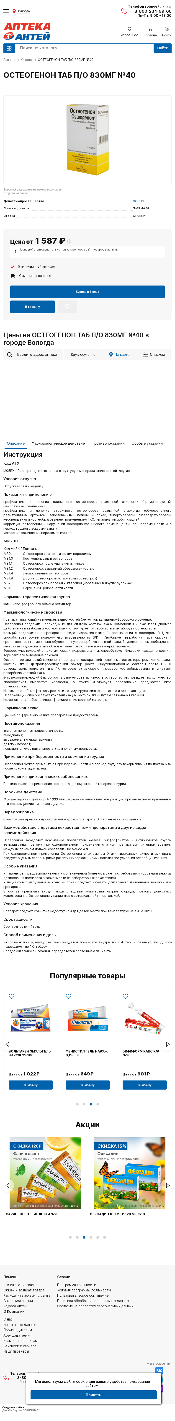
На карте (121, 354)
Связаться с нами (18, 1301)
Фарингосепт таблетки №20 (32, 1214)
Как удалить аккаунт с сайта (26, 1295)
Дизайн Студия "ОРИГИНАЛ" (21, 1410)
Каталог (27, 60)
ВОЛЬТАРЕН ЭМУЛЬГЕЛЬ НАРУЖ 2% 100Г (30, 1053)
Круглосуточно (83, 354)
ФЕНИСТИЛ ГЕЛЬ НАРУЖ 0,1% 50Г (87, 1053)
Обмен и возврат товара (23, 1290)
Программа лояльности (76, 1285)
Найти (162, 48)
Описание (16, 443)
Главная (9, 60)
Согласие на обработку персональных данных (95, 1306)
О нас (8, 1319)
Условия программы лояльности (84, 1290)
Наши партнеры (16, 1351)
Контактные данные (19, 1325)
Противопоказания (108, 443)
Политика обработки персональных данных (93, 1301)
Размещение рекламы (21, 1340)
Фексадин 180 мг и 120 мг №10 (117, 1214)
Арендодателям (16, 1335)
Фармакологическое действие (58, 443)
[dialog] (94, 1389)
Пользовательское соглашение (83, 1295)
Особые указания (147, 443)
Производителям (17, 1330)
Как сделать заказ (18, 1285)
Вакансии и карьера (19, 1346)
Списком (157, 354)
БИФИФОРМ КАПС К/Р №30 (141, 1053)
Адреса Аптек (15, 1306)
